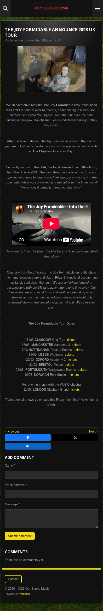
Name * (10, 465)
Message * (12, 504)
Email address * (16, 485)
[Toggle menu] (97, 8)
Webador (24, 593)
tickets (71, 340)
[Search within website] (5, 8)
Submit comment (20, 536)
